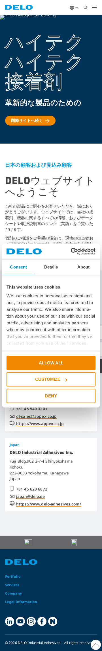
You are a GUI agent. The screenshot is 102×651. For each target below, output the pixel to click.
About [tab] (83, 267)
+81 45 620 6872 (31, 489)
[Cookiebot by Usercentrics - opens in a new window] (71, 251)
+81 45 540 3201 (31, 408)
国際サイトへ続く (27, 120)
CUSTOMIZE (47, 379)
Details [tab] (51, 267)
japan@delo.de (30, 496)
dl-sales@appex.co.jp (36, 416)
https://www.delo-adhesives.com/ (48, 504)
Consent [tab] (18, 267)
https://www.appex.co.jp (40, 423)
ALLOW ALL (51, 362)
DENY (51, 395)
